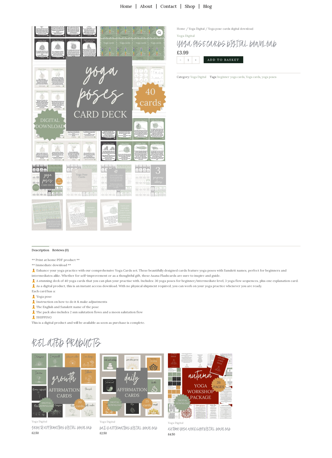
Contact (168, 6)
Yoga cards (253, 77)
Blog (207, 6)
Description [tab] (40, 250)
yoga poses (269, 77)
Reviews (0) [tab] (60, 250)
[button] (159, 32)
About (146, 6)
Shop (190, 6)
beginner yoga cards (231, 77)
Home (126, 6)
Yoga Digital (197, 29)
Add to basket (223, 60)
